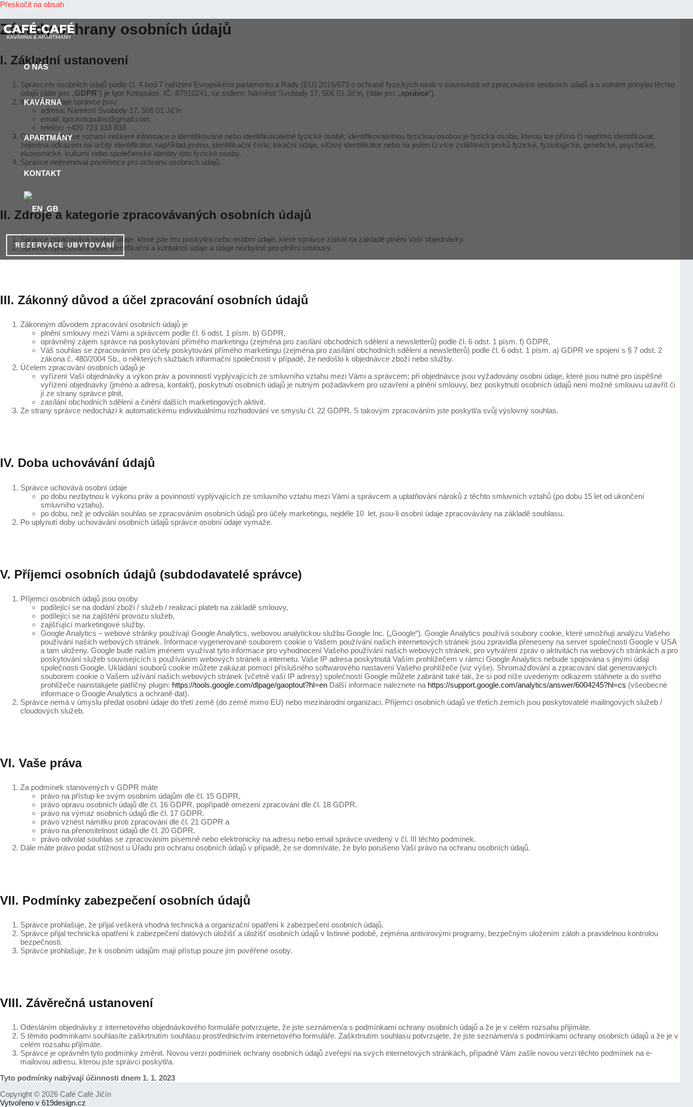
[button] (65, 245)
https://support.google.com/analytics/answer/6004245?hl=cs (527, 685)
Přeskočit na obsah (32, 4)
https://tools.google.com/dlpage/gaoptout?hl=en (249, 685)
